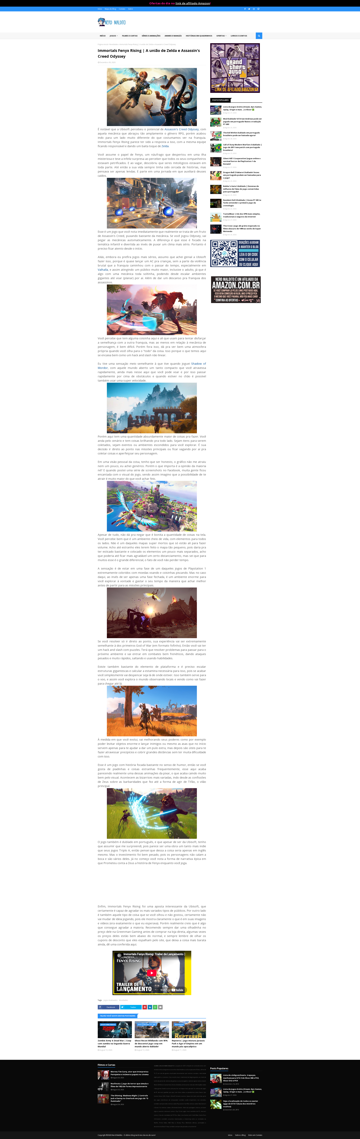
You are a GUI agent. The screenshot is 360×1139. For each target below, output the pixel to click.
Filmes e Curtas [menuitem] (130, 35)
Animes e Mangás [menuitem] (173, 35)
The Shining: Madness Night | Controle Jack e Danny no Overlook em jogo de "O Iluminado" (129, 1098)
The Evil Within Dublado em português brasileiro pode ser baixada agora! (241, 134)
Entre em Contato (255, 1135)
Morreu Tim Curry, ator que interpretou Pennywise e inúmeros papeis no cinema (129, 1073)
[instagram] (253, 9)
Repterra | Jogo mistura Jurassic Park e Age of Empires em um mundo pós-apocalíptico (188, 1043)
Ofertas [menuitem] (220, 35)
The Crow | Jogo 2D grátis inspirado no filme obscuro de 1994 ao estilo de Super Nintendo (242, 229)
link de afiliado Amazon (193, 3)
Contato (122, 9)
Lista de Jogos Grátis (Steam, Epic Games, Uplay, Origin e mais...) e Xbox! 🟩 (242, 108)
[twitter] (249, 9)
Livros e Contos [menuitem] (239, 35)
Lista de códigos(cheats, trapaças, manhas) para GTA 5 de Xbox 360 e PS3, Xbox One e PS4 (241, 1078)
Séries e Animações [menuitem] (151, 35)
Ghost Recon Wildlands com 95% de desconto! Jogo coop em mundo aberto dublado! (151, 1043)
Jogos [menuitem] (113, 35)
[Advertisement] (236, 327)
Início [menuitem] (103, 35)
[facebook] (245, 9)
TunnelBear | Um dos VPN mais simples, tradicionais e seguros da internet (241, 215)
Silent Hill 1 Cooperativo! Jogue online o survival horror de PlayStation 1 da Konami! (242, 161)
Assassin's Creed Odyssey (182, 129)
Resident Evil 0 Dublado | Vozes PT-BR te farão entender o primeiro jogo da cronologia (242, 203)
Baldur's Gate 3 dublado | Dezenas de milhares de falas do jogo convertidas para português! (241, 189)
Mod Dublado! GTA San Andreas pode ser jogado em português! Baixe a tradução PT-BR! (242, 121)
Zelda (165, 146)
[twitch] (258, 9)
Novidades (113, 44)
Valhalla (103, 270)
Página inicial (103, 44)
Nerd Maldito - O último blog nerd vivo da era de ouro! (134, 1135)
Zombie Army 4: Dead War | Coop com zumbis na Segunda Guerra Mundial (114, 1043)
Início (100, 9)
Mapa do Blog (110, 9)
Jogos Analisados (110, 1000)
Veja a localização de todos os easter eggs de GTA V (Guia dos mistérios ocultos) (240, 1104)
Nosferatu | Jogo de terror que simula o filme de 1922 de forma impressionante (129, 1085)
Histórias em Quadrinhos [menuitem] (199, 35)
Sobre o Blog (240, 1135)
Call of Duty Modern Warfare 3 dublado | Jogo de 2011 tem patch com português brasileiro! (242, 147)
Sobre (130, 9)
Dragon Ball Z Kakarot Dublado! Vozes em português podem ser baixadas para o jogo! (242, 175)
